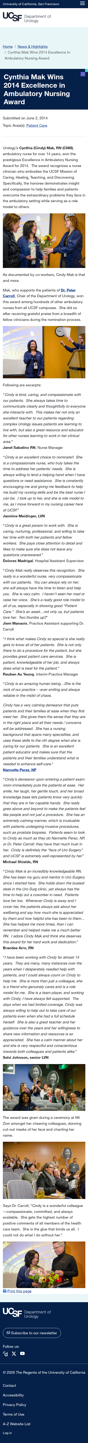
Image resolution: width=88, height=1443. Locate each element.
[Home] (27, 17)
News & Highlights (33, 46)
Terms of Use (13, 1414)
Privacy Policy (14, 1404)
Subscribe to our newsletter (34, 1333)
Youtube (22, 1353)
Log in (7, 1433)
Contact (9, 1385)
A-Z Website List (16, 1424)
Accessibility (13, 1395)
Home (8, 46)
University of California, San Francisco (31, 4)
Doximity (5, 1353)
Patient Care (36, 125)
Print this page (19, 1291)
